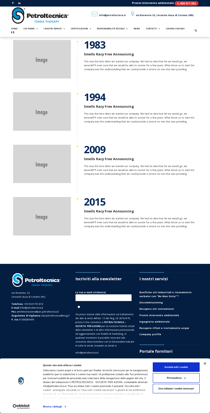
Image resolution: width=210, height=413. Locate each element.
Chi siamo (29, 28)
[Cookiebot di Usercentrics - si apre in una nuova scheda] (21, 406)
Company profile (150, 334)
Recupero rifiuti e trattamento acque (164, 328)
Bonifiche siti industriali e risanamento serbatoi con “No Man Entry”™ (165, 294)
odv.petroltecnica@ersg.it (55, 315)
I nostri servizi (53, 28)
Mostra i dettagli (52, 406)
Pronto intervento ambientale (187, 3)
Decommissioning (151, 302)
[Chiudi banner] (205, 363)
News (137, 28)
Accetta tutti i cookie (176, 367)
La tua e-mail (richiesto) (90, 292)
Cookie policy (112, 397)
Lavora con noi (175, 28)
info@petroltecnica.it (87, 352)
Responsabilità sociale (111, 28)
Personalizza (174, 377)
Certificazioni (79, 28)
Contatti (151, 28)
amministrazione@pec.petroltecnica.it (38, 311)
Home (14, 28)
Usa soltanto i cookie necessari (176, 388)
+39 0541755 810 (33, 303)
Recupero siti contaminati (156, 308)
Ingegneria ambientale (154, 321)
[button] (196, 30)
